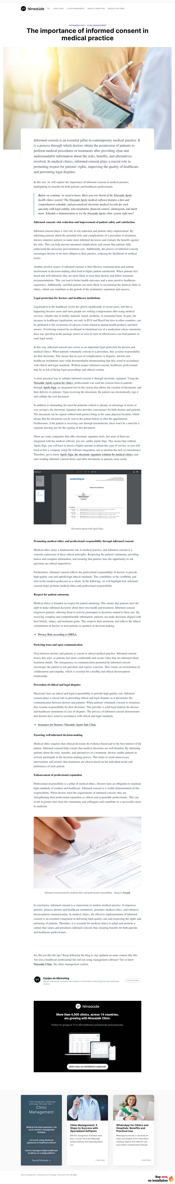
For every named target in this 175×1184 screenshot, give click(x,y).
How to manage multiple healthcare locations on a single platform (41, 1151)
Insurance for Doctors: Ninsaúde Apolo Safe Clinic (67, 724)
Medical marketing (96, 8)
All (48, 8)
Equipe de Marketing (56, 978)
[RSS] (152, 7)
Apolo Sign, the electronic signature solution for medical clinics (96, 454)
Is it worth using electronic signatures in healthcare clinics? (41, 1141)
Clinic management (76, 8)
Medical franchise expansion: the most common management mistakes (41, 1129)
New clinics (58, 8)
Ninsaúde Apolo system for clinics (53, 383)
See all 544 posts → (41, 1160)
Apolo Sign (49, 387)
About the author (133, 980)
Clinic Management (97, 25)
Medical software (116, 8)
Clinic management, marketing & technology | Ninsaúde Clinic (45, 1175)
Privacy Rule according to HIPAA (57, 634)
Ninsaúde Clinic (43, 964)
